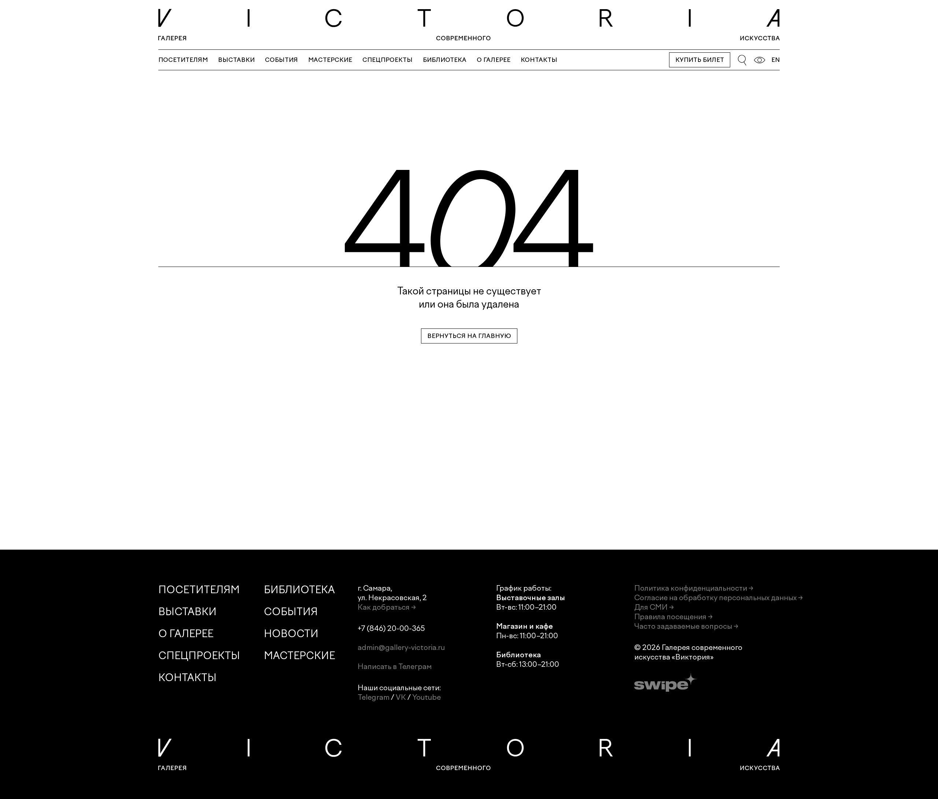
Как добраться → (387, 607)
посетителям (183, 59)
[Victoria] (469, 25)
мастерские (330, 59)
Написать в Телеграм (395, 666)
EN (775, 59)
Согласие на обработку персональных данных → (718, 597)
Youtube (426, 697)
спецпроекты (387, 59)
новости (291, 634)
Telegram (373, 697)
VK (401, 697)
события (281, 59)
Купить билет (699, 59)
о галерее (493, 59)
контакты (539, 59)
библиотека (444, 59)
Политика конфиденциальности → (693, 588)
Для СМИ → (654, 607)
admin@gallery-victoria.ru (401, 647)
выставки (236, 59)
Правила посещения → (673, 616)
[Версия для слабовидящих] (759, 60)
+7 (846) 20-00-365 (391, 628)
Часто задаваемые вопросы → (686, 626)
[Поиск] (742, 60)
